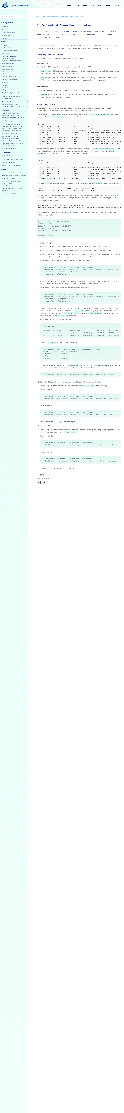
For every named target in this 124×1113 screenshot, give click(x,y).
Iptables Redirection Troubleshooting (15, 141)
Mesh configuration (8, 63)
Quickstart (5, 29)
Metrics (5, 85)
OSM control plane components (12, 48)
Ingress (5, 72)
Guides (3, 41)
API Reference (6, 152)
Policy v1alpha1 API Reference (12, 165)
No (44, 482)
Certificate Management (9, 79)
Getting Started (7, 23)
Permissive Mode (8, 69)
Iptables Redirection (9, 76)
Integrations (5, 110)
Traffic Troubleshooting (10, 133)
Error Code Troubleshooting (12, 128)
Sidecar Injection (8, 58)
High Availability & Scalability (11, 93)
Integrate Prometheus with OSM (13, 117)
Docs (37, 17)
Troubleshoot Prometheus (11, 124)
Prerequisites (7, 54)
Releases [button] (117, 5)
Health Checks (6, 101)
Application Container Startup (13, 126)
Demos (3, 169)
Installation (5, 26)
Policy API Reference (8, 162)
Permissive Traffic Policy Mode (11, 173)
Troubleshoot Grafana (10, 148)
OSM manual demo (9, 32)
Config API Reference (8, 156)
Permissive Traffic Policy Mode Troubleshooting (13, 144)
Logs (4, 90)
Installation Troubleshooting (12, 131)
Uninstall (4, 38)
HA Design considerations (11, 96)
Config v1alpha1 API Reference (13, 159)
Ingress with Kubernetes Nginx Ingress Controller (11, 182)
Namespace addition (10, 56)
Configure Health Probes (11, 105)
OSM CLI (4, 45)
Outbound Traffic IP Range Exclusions (14, 175)
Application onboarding (9, 50)
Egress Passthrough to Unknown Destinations (12, 189)
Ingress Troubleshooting (11, 139)
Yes (38, 482)
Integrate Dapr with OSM (11, 115)
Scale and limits (8, 98)
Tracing (5, 87)
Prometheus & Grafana (9, 193)
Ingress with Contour (8, 178)
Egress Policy (6, 186)
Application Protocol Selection (13, 60)
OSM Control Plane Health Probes (14, 107)
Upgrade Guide (6, 35)
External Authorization (10, 113)
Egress (5, 74)
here (107, 48)
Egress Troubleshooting (10, 136)
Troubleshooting (7, 121)
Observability (6, 82)
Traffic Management (8, 66)
